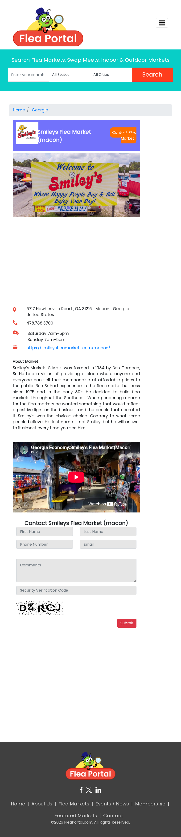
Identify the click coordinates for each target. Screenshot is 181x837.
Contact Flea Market (124, 135)
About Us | (43, 803)
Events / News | (114, 803)
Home (19, 110)
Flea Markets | (75, 803)
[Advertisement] (90, 665)
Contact (114, 815)
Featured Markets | (77, 815)
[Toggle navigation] (162, 23)
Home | (20, 803)
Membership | (152, 803)
